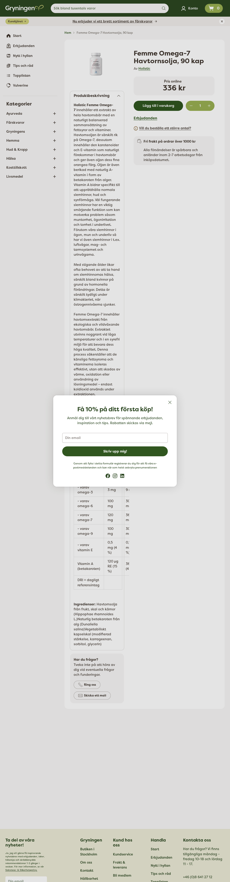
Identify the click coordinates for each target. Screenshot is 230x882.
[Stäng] (170, 402)
